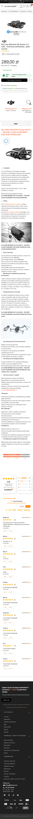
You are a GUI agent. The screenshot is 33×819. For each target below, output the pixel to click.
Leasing (6, 776)
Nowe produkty (8, 740)
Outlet (6, 753)
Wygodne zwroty (9, 766)
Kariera (6, 729)
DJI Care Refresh (13, 11)
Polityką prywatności (24, 707)
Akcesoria (4, 11)
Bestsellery (7, 745)
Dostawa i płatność (9, 761)
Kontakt (6, 732)
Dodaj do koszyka (15, 80)
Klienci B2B (7, 727)
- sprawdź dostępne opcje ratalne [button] (16, 75)
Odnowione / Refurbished (11, 750)
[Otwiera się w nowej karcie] (4, 795)
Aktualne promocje (9, 742)
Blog (5, 724)
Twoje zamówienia (9, 763)
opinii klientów (9, 484)
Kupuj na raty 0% (19, 2)
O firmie (6, 716)
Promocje (6, 748)
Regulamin (15, 704)
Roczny (30, 11)
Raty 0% (6, 771)
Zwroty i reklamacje (9, 774)
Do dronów (23, 11)
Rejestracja (7, 768)
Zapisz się (6, 700)
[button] (4, 498)
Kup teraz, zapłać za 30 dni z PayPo (14, 779)
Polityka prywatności (10, 722)
